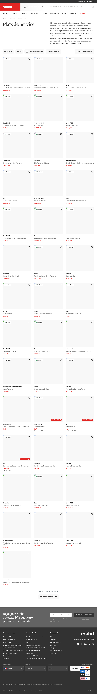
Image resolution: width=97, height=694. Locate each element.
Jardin (64, 13)
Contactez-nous (31, 640)
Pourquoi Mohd (8, 637)
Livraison (29, 653)
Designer (53, 648)
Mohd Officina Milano (10, 653)
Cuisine (24, 13)
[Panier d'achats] (93, 7)
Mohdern (6, 658)
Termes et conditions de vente (36, 658)
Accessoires (54, 13)
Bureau (44, 13)
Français (81, 691)
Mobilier (6, 13)
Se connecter (85, 7)
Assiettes (12, 19)
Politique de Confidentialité (9, 691)
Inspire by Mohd (55, 642)
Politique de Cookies (23, 691)
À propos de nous (9, 640)
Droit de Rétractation (33, 650)
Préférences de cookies (45, 691)
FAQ (27, 642)
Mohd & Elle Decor (56, 650)
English (76, 691)
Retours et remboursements (35, 648)
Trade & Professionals (70, 7)
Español (92, 691)
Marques (73, 13)
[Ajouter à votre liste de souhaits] (29, 58)
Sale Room (53, 653)
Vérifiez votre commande (34, 637)
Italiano (71, 691)
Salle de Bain (34, 13)
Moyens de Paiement (33, 645)
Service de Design (55, 7)
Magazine (53, 640)
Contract (6, 656)
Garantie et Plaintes (33, 656)
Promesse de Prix (9, 648)
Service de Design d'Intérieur (12, 645)
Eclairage (15, 13)
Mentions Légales (33, 691)
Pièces (52, 637)
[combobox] (49, 668)
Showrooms (7, 642)
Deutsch (87, 691)
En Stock (82, 13)
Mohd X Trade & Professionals (13, 650)
